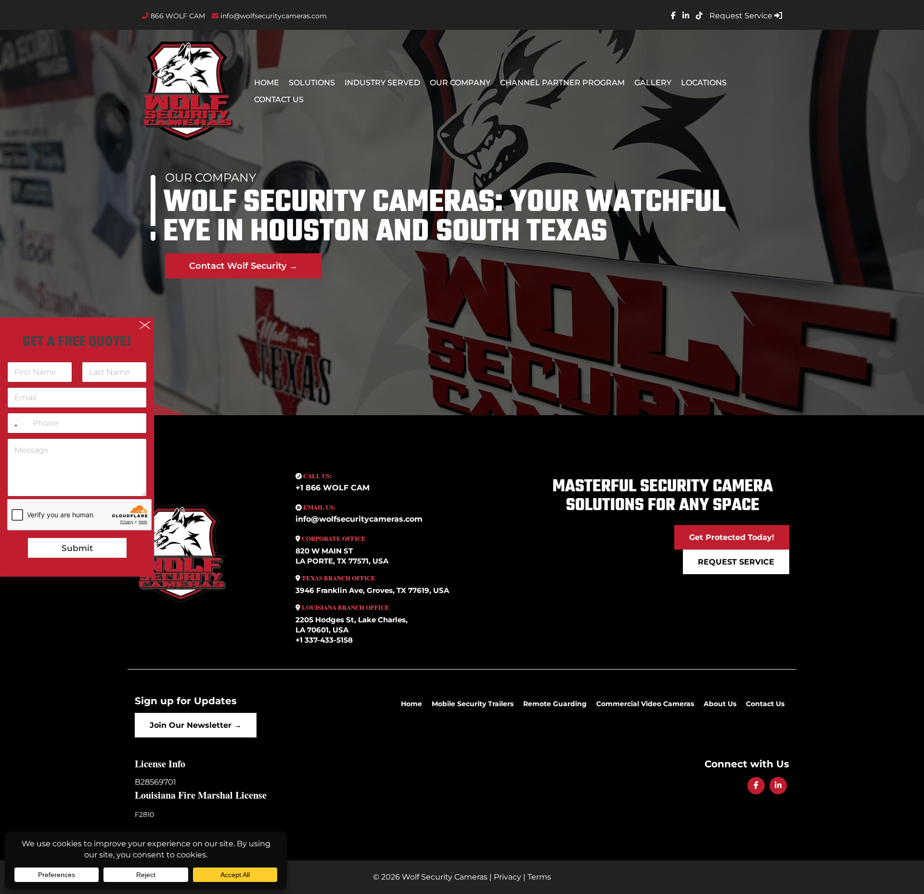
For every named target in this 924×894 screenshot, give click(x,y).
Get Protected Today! (731, 537)
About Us (720, 703)
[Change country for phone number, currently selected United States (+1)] (16, 423)
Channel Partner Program (562, 82)
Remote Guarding (555, 703)
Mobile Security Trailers (472, 703)
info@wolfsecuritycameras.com (272, 16)
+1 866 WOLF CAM (332, 487)
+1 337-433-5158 (324, 639)
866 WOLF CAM (177, 16)
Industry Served (382, 82)
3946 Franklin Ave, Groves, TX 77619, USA (372, 590)
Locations (704, 82)
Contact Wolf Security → (243, 266)
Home (266, 82)
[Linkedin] (778, 785)
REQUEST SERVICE (736, 561)
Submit (77, 548)
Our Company (460, 82)
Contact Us (279, 99)
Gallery (652, 82)
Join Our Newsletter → (196, 725)
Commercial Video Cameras (645, 703)
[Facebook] (756, 785)
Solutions (312, 82)
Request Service (741, 15)
